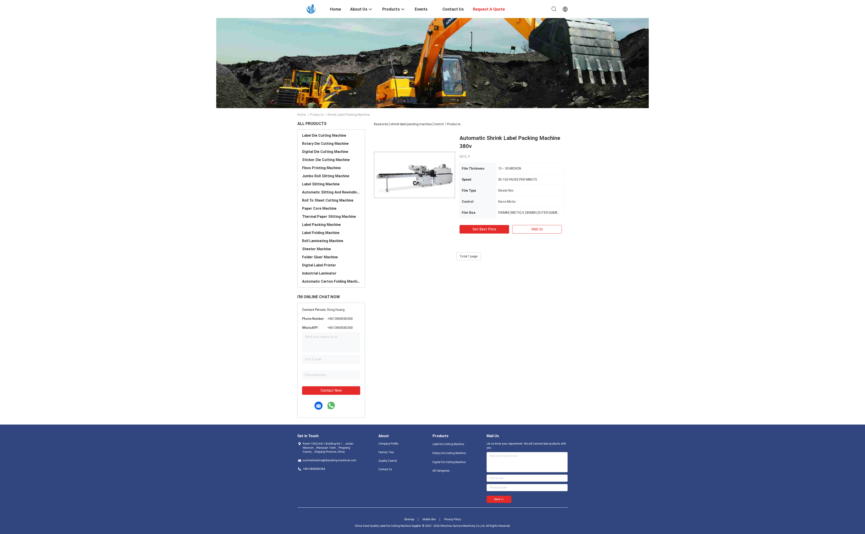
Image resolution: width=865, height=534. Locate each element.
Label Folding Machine (320, 233)
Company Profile (388, 443)
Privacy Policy (452, 519)
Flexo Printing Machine (321, 168)
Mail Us (537, 229)
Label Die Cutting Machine (324, 135)
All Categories (441, 470)
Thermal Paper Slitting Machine (329, 216)
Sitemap (409, 519)
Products (317, 114)
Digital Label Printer (319, 265)
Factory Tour (386, 452)
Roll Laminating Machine (322, 241)
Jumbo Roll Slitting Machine (325, 176)
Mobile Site (429, 519)
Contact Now (331, 390)
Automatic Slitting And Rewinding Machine (331, 192)
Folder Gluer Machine (320, 257)
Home (301, 114)
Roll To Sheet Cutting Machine (327, 200)
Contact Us (385, 469)
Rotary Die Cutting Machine (325, 143)
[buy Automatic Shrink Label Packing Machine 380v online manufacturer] (414, 174)
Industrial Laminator (319, 273)
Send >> (499, 499)
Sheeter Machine (316, 249)
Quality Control (387, 460)
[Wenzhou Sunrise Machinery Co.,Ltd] (311, 8)
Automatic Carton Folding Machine (331, 281)
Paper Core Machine (319, 208)
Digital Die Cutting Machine (325, 152)
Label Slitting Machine (321, 184)
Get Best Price (484, 229)
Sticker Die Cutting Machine (326, 160)
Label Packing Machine (321, 225)
